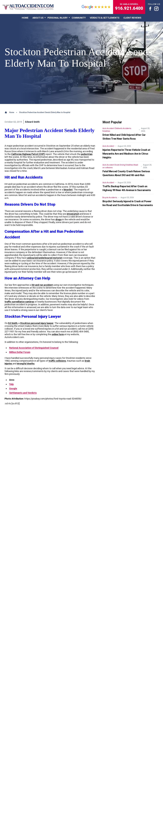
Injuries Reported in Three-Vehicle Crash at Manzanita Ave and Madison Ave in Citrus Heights (126, 153)
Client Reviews (132, 17)
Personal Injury (57, 17)
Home (11, 112)
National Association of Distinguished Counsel (33, 347)
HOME (25, 17)
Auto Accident (108, 128)
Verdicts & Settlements (104, 17)
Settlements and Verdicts (23, 392)
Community (79, 17)
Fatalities (106, 131)
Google (13, 388)
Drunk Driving (120, 165)
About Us (37, 17)
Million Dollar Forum (19, 352)
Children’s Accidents (123, 128)
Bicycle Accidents (110, 198)
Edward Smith (32, 121)
